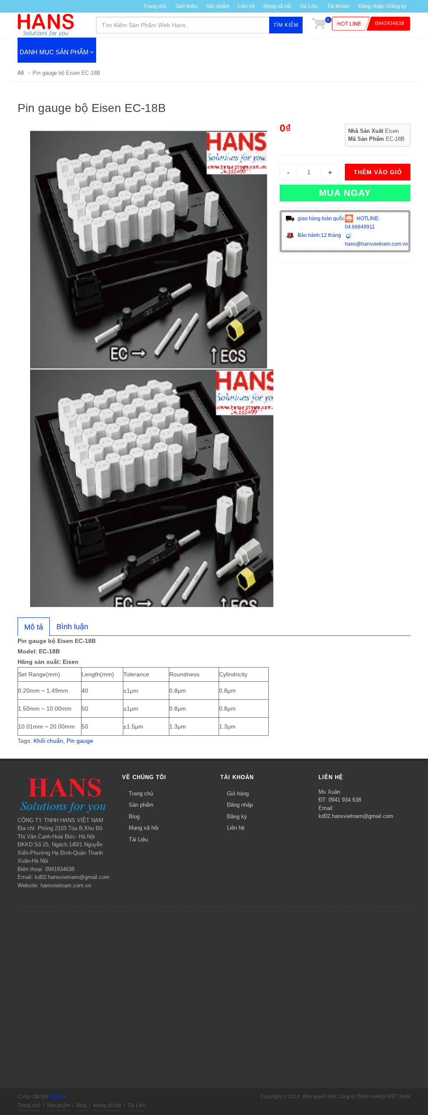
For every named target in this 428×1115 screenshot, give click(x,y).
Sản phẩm (217, 6)
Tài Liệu (309, 6)
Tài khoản (338, 6)
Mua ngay (345, 193)
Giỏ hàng (238, 793)
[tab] (34, 626)
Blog (134, 816)
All (21, 73)
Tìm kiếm (285, 25)
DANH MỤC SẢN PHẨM (54, 52)
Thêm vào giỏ (378, 172)
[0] (319, 25)
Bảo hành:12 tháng (318, 235)
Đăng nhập (240, 805)
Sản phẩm (141, 805)
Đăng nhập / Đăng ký (382, 6)
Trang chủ (154, 6)
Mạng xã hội (277, 6)
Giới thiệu (187, 6)
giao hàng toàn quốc (320, 218)
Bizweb (58, 1097)
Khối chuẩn (48, 740)
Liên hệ (246, 6)
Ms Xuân (329, 792)
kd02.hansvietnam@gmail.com (355, 816)
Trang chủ (141, 793)
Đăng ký (237, 816)
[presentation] (33, 627)
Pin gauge (79, 740)
